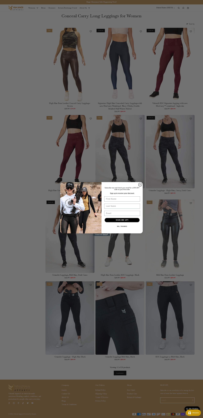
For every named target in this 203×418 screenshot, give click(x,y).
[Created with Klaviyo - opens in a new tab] (101, 234)
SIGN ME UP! (122, 220)
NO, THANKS (122, 226)
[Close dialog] (140, 184)
